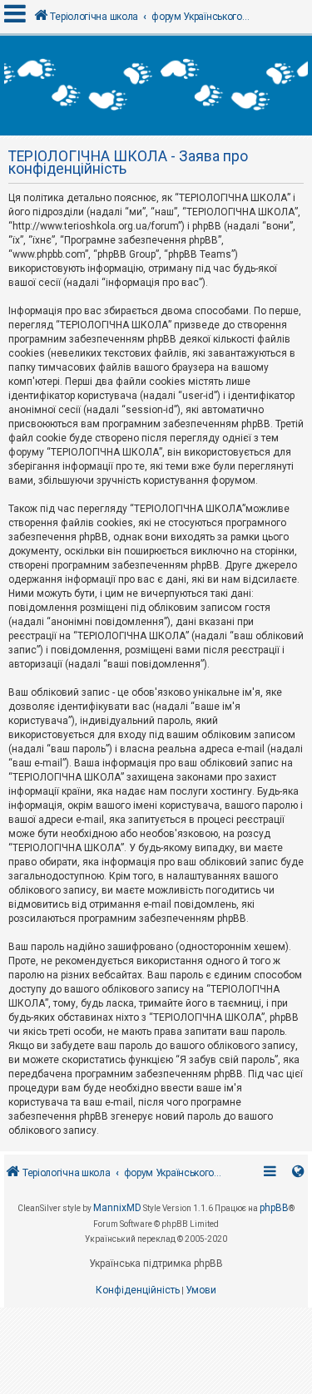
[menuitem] (138, 1291)
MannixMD (117, 1208)
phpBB (274, 1208)
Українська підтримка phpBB (156, 1263)
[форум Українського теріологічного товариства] (156, 85)
